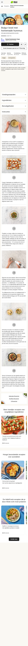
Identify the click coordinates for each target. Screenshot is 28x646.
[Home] (2, 6)
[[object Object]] (21, 44)
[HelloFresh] (14, 2)
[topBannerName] (14, 11)
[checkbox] (1, 35)
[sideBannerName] (14, 82)
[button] (14, 100)
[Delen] (25, 44)
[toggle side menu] (2, 2)
